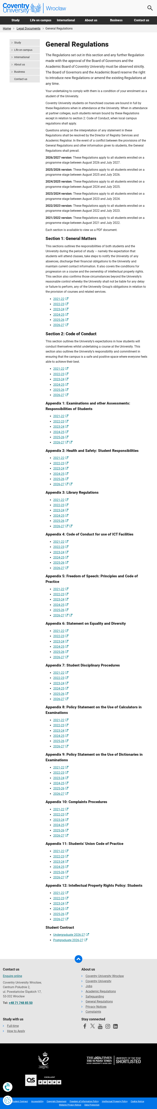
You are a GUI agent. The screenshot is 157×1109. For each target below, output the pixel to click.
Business (116, 20)
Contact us (141, 20)
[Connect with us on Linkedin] (115, 1027)
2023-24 (58, 309)
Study (15, 20)
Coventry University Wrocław (105, 976)
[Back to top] (78, 959)
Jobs (89, 986)
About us (91, 20)
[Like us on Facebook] (84, 1027)
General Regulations (99, 1001)
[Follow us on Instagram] (107, 1027)
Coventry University (98, 981)
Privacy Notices (96, 1006)
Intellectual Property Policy (115, 1101)
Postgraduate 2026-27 (68, 940)
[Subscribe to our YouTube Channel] (100, 1027)
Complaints (93, 1011)
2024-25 (58, 314)
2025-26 (58, 320)
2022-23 (58, 304)
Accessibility (37, 1101)
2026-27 (58, 325)
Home (7, 28)
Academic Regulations (101, 991)
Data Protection (91, 1105)
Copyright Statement (56, 1101)
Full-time (13, 1026)
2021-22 (58, 299)
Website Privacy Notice (70, 1105)
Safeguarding (95, 996)
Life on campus (40, 20)
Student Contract (20, 1101)
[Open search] (150, 8)
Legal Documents (28, 28)
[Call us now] (7, 1087)
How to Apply (16, 1031)
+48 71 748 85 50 (21, 1003)
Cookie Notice (137, 1101)
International (66, 20)
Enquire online (12, 976)
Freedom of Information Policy (84, 1101)
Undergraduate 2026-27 (69, 935)
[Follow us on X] (92, 1026)
